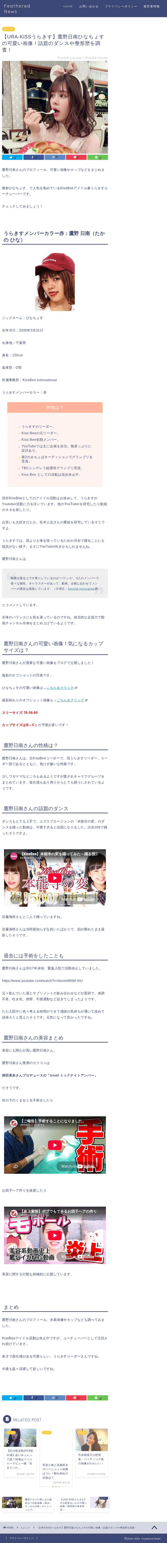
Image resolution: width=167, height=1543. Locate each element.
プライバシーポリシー (121, 6)
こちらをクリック (60, 687)
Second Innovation (81, 588)
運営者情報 (152, 6)
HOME (68, 6)
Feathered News (17, 8)
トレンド (8, 29)
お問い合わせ (89, 6)
